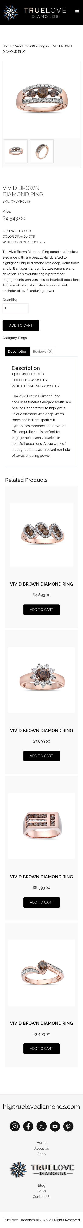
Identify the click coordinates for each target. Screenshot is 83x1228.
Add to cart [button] (41, 610)
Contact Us (41, 1197)
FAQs (41, 1191)
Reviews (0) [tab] (43, 351)
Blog (41, 1185)
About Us (41, 1148)
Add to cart (21, 325)
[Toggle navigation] (77, 12)
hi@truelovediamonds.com (41, 1106)
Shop (41, 1154)
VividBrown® (25, 46)
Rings (43, 46)
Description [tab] (17, 351)
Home (7, 46)
